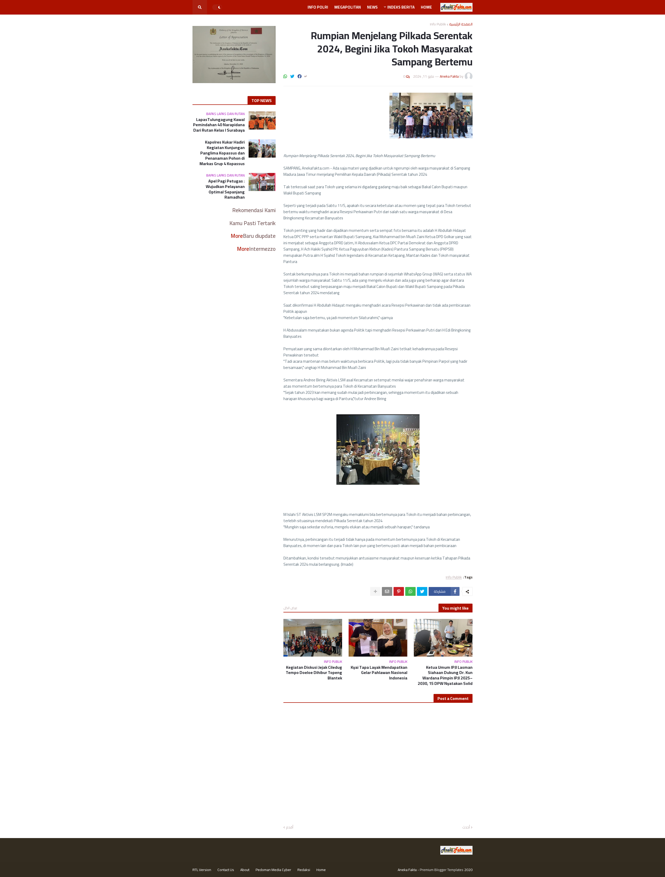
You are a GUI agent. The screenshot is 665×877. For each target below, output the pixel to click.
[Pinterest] (399, 591)
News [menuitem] (372, 7)
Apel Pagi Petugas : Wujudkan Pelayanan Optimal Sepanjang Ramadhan (225, 189)
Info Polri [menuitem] (318, 7)
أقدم (289, 827)
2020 (468, 869)
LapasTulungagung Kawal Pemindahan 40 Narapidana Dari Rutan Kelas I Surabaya (219, 125)
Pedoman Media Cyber (273, 869)
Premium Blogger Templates (441, 869)
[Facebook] (299, 76)
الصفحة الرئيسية (461, 24)
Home (321, 869)
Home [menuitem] (426, 7)
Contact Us (225, 869)
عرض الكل (290, 608)
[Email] (387, 591)
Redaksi (303, 869)
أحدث (466, 827)
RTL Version (201, 869)
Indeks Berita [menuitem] (401, 7)
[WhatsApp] (285, 76)
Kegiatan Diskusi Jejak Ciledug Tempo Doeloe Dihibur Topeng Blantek (314, 673)
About (244, 869)
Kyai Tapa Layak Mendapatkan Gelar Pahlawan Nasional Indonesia (379, 673)
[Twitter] (292, 76)
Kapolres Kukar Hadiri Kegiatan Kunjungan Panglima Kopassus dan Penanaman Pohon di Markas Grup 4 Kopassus (222, 152)
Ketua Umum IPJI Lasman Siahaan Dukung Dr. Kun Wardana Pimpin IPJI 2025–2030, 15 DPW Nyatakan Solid (445, 675)
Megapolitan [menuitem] (347, 7)
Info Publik (438, 24)
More (237, 236)
